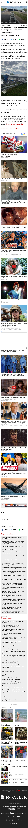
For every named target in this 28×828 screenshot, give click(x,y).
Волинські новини (5, 5)
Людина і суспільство (15, 5)
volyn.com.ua (17, 790)
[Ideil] (14, 823)
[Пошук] (26, 2)
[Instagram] (13, 820)
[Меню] (1, 2)
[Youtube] (18, 820)
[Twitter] (10, 820)
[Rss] (21, 820)
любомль (3, 515)
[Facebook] (7, 820)
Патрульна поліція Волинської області (15, 124)
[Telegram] (16, 820)
